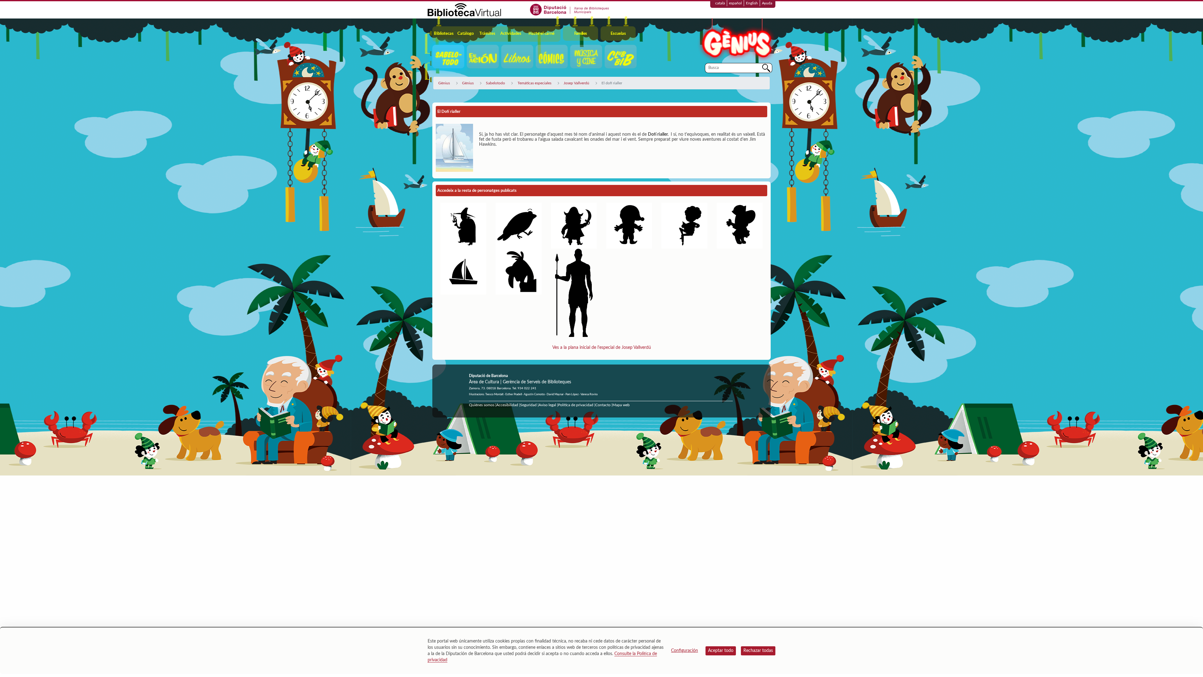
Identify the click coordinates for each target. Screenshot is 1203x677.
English (752, 3)
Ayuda (767, 3)
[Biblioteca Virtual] (464, 9)
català (720, 3)
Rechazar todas (758, 650)
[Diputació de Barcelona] (569, 9)
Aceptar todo (720, 650)
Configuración (684, 650)
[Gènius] (736, 40)
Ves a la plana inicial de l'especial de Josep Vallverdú (601, 347)
